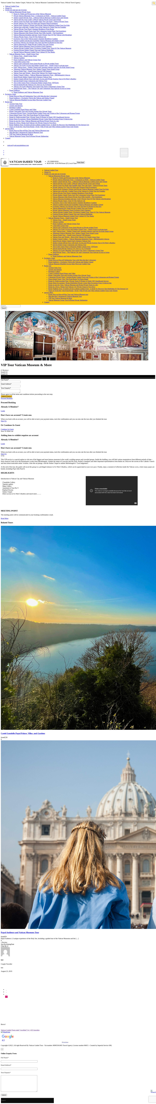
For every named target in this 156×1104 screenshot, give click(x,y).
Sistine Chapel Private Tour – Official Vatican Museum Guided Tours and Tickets (41, 18)
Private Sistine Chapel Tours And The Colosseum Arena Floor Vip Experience (40, 31)
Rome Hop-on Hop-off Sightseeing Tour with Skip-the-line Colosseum (33, 96)
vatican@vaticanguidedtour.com (18, 145)
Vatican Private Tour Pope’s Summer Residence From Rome (34, 29)
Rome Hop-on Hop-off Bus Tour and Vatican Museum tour (29, 130)
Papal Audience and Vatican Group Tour (27, 60)
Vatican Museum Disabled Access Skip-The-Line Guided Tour (30, 100)
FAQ (6, 1006)
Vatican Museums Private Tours (20, 12)
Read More (4, 518)
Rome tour (8, 102)
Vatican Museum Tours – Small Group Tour (24, 54)
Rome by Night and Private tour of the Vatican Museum (32, 14)
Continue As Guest (7, 429)
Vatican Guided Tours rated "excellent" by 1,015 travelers (20, 1030)
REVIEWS (124, 153)
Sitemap (8, 1012)
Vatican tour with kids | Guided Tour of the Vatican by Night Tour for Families (40, 27)
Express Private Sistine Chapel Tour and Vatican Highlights (33, 50)
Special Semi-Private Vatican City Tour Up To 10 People (33, 85)
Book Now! (80, 162)
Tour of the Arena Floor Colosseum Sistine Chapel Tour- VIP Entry (36, 83)
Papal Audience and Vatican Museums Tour (28, 92)
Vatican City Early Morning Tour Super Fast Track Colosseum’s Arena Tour (39, 86)
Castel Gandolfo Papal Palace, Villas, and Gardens (23, 733)
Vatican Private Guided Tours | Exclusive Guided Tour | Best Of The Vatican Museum (42, 48)
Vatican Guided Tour (12, 6)
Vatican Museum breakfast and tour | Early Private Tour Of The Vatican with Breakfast (43, 35)
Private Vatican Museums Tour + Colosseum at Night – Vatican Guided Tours (40, 16)
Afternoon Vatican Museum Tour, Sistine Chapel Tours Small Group (36, 69)
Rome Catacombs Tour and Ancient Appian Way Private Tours (30, 111)
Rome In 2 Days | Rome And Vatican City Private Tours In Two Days (32, 123)
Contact (7, 138)
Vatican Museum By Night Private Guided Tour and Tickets (34, 44)
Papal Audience (14, 90)
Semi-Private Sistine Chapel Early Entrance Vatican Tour (33, 77)
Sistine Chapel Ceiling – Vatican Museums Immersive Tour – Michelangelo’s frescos (42, 75)
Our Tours (8, 1004)
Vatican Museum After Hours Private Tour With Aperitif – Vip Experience (38, 33)
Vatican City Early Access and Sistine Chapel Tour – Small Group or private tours (41, 65)
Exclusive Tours (10, 94)
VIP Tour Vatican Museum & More (21, 134)
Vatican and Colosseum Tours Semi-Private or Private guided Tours (36, 63)
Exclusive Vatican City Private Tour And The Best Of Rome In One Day (38, 42)
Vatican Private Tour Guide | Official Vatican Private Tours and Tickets (37, 20)
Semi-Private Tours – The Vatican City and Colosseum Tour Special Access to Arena (42, 88)
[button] (65, 1039)
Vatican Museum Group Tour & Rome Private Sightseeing (28, 136)
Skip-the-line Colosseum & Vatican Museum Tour (26, 132)
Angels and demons (16, 106)
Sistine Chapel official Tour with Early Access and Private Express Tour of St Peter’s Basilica (45, 79)
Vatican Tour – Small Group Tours (25, 56)
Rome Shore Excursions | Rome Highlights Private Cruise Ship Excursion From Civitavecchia (40, 119)
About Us (8, 8)
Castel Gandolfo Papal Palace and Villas (22, 109)
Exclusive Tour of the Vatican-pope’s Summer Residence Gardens (36, 39)
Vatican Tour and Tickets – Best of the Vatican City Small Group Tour (37, 73)
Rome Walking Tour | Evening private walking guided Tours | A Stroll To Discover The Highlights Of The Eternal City (49, 125)
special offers (9, 129)
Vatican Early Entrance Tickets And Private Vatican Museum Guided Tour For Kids (42, 25)
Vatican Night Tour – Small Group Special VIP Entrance (32, 71)
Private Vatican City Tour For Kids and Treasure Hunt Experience (36, 23)
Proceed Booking (7, 398)
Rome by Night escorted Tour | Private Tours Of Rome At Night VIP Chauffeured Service (39, 117)
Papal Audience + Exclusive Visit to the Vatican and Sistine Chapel (31, 98)
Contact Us (9, 1010)
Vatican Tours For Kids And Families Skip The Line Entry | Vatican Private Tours (41, 21)
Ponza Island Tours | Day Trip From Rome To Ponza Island (29, 115)
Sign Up (3, 421)
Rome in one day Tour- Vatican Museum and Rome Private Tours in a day (34, 121)
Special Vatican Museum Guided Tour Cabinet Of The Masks (34, 52)
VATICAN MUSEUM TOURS (16, 10)
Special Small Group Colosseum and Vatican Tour (30, 81)
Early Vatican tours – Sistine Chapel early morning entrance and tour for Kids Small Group (44, 67)
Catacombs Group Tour (21, 62)
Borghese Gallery (15, 107)
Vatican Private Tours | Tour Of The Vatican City (30, 37)
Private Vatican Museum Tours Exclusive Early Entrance (33, 46)
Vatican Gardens (19, 58)
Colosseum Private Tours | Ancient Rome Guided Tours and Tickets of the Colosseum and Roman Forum (44, 113)
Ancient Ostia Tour (15, 104)
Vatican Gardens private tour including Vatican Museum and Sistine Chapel (39, 41)
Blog (6, 1008)
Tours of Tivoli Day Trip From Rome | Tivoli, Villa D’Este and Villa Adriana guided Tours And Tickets (43, 127)
